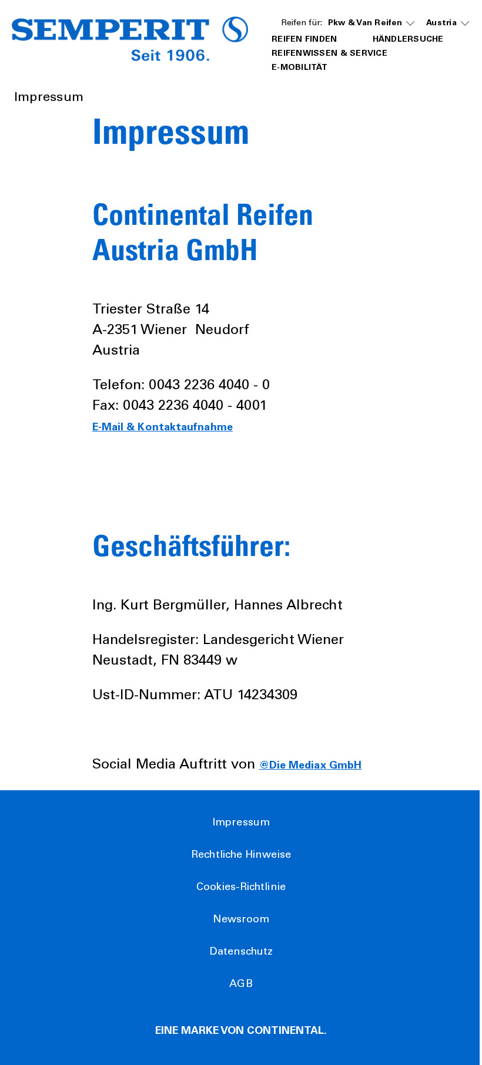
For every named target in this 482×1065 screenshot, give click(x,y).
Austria (441, 23)
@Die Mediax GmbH (310, 766)
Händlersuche (408, 40)
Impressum (241, 823)
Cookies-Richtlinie (241, 887)
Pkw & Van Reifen (365, 23)
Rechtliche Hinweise (241, 855)
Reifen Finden (304, 40)
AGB (240, 984)
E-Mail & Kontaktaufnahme (162, 428)
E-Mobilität (299, 68)
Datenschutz (241, 952)
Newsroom (241, 920)
